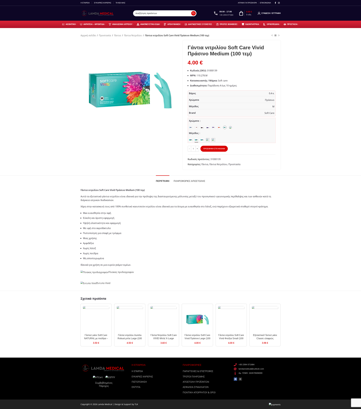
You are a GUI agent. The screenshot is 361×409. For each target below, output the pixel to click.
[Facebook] (235, 379)
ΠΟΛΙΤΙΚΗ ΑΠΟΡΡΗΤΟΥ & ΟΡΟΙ (199, 392)
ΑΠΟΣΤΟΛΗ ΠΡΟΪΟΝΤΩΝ (196, 381)
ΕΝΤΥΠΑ (136, 387)
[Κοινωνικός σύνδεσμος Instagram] (279, 3)
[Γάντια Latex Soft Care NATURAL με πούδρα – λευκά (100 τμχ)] (96, 319)
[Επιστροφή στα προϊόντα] (275, 35)
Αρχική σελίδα (88, 35)
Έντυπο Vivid (103, 283)
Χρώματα (194, 120)
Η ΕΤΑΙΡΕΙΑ (137, 371)
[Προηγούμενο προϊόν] (272, 35)
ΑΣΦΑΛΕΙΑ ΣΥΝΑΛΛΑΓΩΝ (196, 387)
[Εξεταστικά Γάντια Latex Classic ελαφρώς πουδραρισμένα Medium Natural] (265, 319)
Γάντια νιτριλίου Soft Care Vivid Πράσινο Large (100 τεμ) (197, 338)
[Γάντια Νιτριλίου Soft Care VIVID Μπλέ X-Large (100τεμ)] (163, 319)
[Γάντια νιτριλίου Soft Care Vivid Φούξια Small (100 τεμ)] (231, 319)
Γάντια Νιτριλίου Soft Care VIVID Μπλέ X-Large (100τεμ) (163, 338)
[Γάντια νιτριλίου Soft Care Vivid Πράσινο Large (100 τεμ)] (197, 319)
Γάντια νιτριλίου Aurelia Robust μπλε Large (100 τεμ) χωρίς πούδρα (130, 338)
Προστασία (105, 35)
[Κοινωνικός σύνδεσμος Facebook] (275, 3)
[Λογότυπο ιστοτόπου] (98, 13)
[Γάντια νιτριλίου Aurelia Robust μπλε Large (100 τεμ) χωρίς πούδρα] (130, 319)
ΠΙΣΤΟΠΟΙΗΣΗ (139, 381)
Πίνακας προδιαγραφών (121, 272)
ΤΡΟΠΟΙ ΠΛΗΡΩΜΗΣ (194, 376)
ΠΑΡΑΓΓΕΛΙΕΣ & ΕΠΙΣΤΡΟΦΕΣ (198, 371)
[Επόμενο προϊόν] (279, 35)
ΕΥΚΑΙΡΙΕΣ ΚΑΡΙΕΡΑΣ (142, 376)
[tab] (162, 179)
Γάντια (117, 35)
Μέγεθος (194, 133)
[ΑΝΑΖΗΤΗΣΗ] (193, 13)
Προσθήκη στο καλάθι (214, 148)
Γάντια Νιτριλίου (133, 35)
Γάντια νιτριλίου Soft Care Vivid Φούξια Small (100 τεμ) (231, 338)
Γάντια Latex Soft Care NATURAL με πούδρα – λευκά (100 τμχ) (96, 338)
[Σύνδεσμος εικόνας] (104, 367)
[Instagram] (240, 379)
